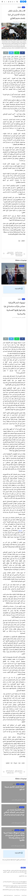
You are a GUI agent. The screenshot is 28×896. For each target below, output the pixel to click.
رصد (19, 763)
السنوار (20, 530)
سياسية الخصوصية (17, 895)
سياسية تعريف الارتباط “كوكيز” (8, 895)
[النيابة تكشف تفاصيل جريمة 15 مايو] (14, 792)
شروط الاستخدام (24, 895)
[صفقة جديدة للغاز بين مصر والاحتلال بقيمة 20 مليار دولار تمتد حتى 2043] (14, 273)
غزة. (8, 353)
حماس (19, 299)
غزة (19, 240)
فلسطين (7, 763)
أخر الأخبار (22, 784)
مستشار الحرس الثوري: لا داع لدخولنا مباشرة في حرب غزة (14, 859)
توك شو (18, 784)
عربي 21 (15, 763)
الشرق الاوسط (22, 265)
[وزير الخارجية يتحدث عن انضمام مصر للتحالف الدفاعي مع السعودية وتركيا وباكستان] (14, 815)
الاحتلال (19, 7)
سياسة (23, 7)
